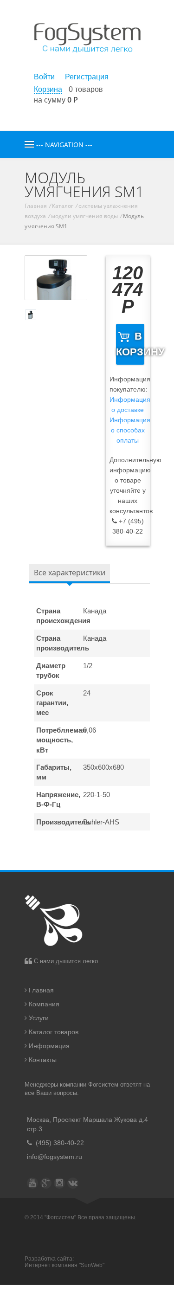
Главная (36, 206)
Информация (48, 1045)
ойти (44, 77)
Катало (62, 206)
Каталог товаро (52, 1032)
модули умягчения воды (84, 216)
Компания (43, 1004)
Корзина (48, 89)
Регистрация (87, 77)
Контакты (42, 1059)
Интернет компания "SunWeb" (64, 1265)
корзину (130, 344)
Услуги (38, 1018)
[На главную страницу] (87, 65)
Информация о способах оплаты (130, 430)
